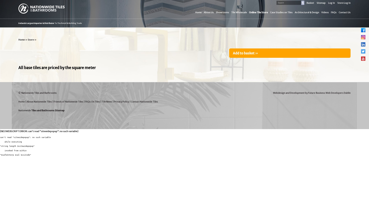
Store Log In (344, 2)
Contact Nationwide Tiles (144, 101)
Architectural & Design (307, 12)
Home (198, 12)
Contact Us (345, 12)
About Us (209, 12)
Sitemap (321, 2)
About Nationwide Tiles (39, 101)
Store (31, 39)
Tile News (107, 101)
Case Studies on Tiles (281, 12)
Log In (331, 2)
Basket (310, 2)
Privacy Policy (121, 101)
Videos (325, 12)
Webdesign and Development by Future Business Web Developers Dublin (312, 92)
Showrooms (222, 12)
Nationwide (41, 110)
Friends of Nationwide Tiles (68, 101)
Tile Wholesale (239, 12)
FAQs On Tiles (92, 101)
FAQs (334, 12)
